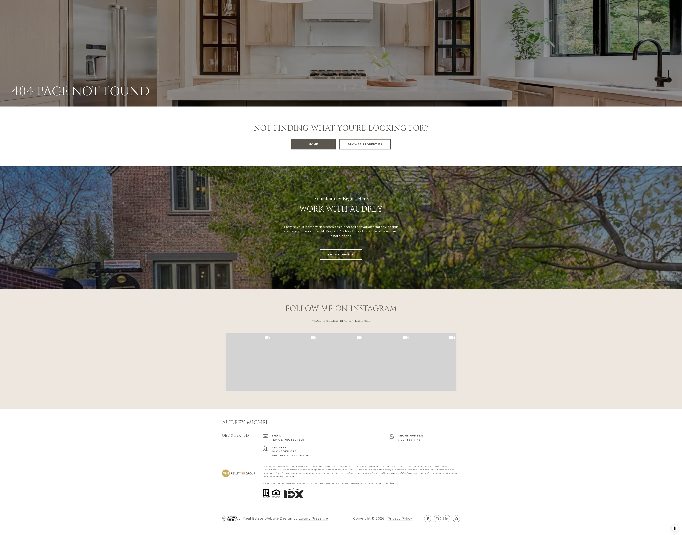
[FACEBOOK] (427, 518)
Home (313, 144)
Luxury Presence (313, 518)
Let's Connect (341, 254)
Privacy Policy (400, 518)
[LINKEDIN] (446, 518)
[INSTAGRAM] (437, 518)
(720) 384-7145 (409, 439)
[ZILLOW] (456, 518)
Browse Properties (365, 144)
